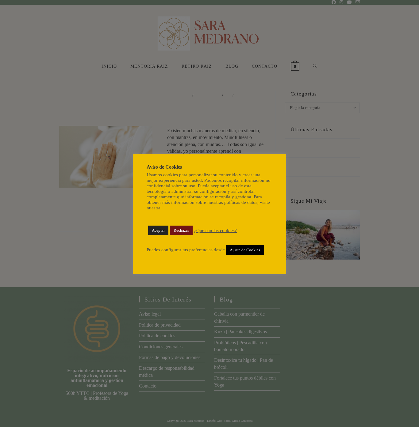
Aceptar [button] (158, 230)
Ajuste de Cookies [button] (245, 250)
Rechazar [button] (181, 230)
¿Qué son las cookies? (215, 230)
